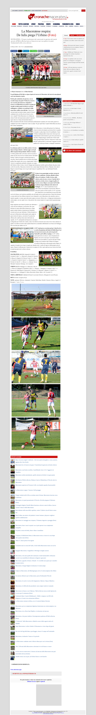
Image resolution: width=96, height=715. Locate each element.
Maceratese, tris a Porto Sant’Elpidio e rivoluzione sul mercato (32, 611)
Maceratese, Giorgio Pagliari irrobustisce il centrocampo (31, 566)
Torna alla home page (16, 669)
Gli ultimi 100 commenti (73, 150)
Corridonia (61, 26)
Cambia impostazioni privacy (48, 713)
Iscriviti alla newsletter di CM (24, 674)
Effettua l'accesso (31, 681)
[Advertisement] (48, 695)
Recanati (31, 26)
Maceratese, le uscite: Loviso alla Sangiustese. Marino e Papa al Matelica (35, 581)
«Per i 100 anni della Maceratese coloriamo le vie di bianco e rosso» (34, 646)
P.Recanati (36, 26)
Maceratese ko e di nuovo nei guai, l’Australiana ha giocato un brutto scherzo (36, 465)
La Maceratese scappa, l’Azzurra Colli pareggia (28, 490)
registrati (42, 681)
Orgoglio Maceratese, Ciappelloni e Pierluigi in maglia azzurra (32, 550)
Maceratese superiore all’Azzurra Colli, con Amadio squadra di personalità (35, 485)
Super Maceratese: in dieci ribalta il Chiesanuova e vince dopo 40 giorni (35, 626)
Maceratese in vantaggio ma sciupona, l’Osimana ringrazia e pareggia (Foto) (36, 520)
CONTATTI (21, 10)
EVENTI (48, 24)
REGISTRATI (38, 10)
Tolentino (42, 26)
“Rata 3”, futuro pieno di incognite (25, 540)
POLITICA (41, 24)
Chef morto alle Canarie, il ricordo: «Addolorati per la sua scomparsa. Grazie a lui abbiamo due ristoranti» (73, 47)
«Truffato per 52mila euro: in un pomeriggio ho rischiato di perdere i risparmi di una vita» (72, 53)
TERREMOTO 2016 (67, 24)
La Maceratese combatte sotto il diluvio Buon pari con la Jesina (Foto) (34, 641)
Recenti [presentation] (72, 35)
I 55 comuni (13, 26)
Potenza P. (48, 26)
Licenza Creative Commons (59, 712)
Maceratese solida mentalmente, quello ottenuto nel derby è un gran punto (35, 475)
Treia (66, 26)
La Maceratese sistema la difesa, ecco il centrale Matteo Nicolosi (33, 601)
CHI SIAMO (15, 10)
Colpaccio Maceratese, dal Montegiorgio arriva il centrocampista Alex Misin (36, 571)
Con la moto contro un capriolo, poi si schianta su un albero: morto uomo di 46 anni (73, 40)
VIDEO (78, 24)
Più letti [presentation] (66, 35)
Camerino (71, 26)
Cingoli (81, 26)
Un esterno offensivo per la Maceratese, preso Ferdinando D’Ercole (33, 576)
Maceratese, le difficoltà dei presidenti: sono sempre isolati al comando (34, 586)
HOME (14, 24)
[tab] (66, 35)
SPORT (33, 24)
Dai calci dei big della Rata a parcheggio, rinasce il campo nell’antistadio (35, 631)
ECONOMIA (56, 24)
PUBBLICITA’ (27, 10)
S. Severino (55, 26)
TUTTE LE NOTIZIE (23, 24)
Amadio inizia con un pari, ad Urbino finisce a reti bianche (31, 656)
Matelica (76, 26)
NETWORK (44, 10)
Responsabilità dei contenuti (37, 712)
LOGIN (33, 10)
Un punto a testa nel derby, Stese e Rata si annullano (29, 530)
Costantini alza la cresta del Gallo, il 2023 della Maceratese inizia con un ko (36, 545)
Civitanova (25, 26)
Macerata (19, 26)
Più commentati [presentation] (80, 35)
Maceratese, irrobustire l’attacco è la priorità (27, 636)
